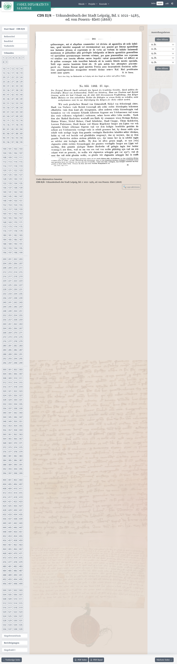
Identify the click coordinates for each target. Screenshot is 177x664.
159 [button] (20, 209)
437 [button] (10, 518)
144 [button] (4, 196)
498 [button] (15, 583)
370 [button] (15, 443)
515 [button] (20, 603)
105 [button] (10, 153)
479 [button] (20, 562)
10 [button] (4, 68)
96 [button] (8, 142)
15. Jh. (154, 62)
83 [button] (17, 129)
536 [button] (4, 629)
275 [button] (20, 337)
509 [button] (10, 599)
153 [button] (10, 205)
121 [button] (10, 170)
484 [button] (4, 570)
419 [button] (20, 497)
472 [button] (4, 557)
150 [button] (15, 200)
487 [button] (20, 570)
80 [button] (4, 129)
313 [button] (10, 382)
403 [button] (20, 480)
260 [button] (4, 324)
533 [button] (10, 625)
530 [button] (15, 620)
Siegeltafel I (9, 650)
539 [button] (20, 629)
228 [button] (4, 289)
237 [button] (10, 298)
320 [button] (4, 391)
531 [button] (20, 620)
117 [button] (10, 166)
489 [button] (10, 575)
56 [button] (8, 107)
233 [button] (10, 293)
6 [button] (19, 57)
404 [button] (4, 484)
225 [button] (10, 285)
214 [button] (15, 272)
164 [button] (4, 218)
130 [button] (15, 179)
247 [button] (20, 306)
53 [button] (17, 103)
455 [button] (20, 536)
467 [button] (20, 549)
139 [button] (20, 187)
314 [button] (15, 382)
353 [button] (10, 425)
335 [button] (20, 404)
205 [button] (10, 263)
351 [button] (20, 421)
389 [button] (10, 464)
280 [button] (4, 345)
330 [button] (15, 399)
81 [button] (8, 129)
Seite (82, 660)
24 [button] (21, 77)
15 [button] (4, 73)
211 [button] (20, 267)
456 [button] (4, 540)
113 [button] (10, 161)
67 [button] (13, 116)
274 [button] (15, 337)
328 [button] (4, 399)
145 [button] (10, 196)
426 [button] (15, 506)
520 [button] (4, 612)
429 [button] (10, 510)
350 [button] (15, 421)
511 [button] (20, 599)
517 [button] (10, 607)
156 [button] (4, 209)
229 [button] (10, 289)
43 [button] (17, 94)
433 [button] (10, 514)
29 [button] (21, 81)
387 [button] (20, 460)
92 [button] (13, 138)
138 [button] (15, 187)
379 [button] (20, 451)
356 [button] (4, 430)
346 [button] (15, 417)
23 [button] (17, 77)
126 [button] (15, 174)
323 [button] (20, 391)
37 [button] (13, 90)
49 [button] (21, 99)
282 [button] (15, 345)
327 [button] (20, 395)
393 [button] (10, 469)
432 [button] (4, 514)
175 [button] (20, 226)
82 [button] (13, 129)
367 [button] (20, 438)
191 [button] (20, 244)
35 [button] (4, 90)
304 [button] (4, 374)
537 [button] (10, 629)
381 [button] (10, 456)
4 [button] (13, 57)
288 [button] (4, 354)
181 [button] (10, 235)
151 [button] (20, 200)
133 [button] (10, 183)
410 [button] (15, 488)
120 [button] (4, 170)
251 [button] (20, 311)
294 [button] (15, 358)
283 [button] (20, 345)
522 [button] (15, 612)
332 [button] (4, 404)
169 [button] (10, 222)
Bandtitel (8, 41)
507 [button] (20, 594)
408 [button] (4, 488)
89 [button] (21, 133)
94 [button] (21, 138)
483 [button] (20, 566)
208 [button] (4, 267)
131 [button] (20, 179)
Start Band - (14, 29)
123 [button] (20, 170)
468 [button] (4, 553)
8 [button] (3, 62)
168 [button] (4, 222)
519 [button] (20, 607)
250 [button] (15, 311)
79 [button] (21, 125)
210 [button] (15, 267)
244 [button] (4, 306)
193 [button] (10, 248)
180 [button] (4, 235)
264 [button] (4, 328)
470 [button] (15, 553)
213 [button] (10, 272)
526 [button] (15, 616)
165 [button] (10, 218)
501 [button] (10, 590)
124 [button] (4, 174)
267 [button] (20, 328)
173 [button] (10, 226)
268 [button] (4, 332)
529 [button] (10, 620)
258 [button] (15, 319)
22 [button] (13, 77)
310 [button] (15, 378)
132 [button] (4, 183)
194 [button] (15, 248)
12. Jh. (154, 49)
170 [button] (15, 222)
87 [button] (13, 133)
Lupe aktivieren (131, 186)
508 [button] (4, 599)
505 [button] (10, 594)
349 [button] (10, 421)
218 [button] (15, 276)
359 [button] (20, 430)
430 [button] (15, 510)
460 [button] (4, 544)
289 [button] (10, 354)
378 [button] (15, 451)
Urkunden (9, 53)
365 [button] (10, 438)
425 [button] (10, 506)
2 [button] (6, 57)
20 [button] (4, 77)
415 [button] (20, 493)
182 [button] (15, 235)
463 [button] (20, 544)
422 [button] (15, 501)
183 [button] (20, 235)
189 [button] (10, 244)
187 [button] (20, 239)
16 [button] (8, 73)
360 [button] (4, 434)
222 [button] (15, 280)
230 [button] (15, 289)
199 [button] (20, 252)
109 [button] (10, 157)
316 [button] (4, 387)
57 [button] (13, 107)
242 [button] (15, 302)
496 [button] (4, 583)
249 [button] (10, 311)
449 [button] (10, 531)
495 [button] (20, 579)
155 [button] (20, 205)
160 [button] (4, 213)
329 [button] (10, 399)
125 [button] (10, 174)
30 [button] (4, 86)
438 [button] (15, 518)
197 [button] (10, 252)
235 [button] (20, 293)
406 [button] (15, 484)
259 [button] (20, 319)
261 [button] (10, 324)
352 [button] (4, 425)
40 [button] (4, 94)
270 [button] (15, 332)
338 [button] (15, 408)
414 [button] (15, 493)
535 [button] (20, 625)
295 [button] (20, 358)
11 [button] (8, 68)
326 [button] (15, 395)
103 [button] (20, 148)
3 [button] (9, 57)
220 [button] (4, 280)
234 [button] (15, 293)
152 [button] (4, 205)
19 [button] (21, 73)
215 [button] (20, 272)
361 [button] (10, 434)
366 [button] (15, 438)
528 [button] (4, 620)
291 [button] (20, 354)
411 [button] (20, 488)
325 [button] (10, 395)
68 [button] (17, 116)
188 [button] (4, 244)
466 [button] (15, 549)
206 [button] (15, 263)
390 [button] (15, 464)
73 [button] (17, 120)
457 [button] (10, 540)
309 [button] (10, 378)
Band (97, 660)
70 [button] (4, 120)
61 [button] (8, 112)
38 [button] (17, 90)
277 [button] (10, 341)
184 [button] (4, 239)
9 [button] (6, 62)
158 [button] (15, 209)
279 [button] (20, 341)
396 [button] (4, 473)
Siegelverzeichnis (12, 636)
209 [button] (10, 267)
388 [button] (4, 464)
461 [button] (10, 544)
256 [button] (4, 319)
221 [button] (10, 280)
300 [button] (4, 369)
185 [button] (10, 239)
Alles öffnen (162, 39)
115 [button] (20, 161)
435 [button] (20, 514)
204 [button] (4, 263)
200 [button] (4, 259)
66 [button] (8, 116)
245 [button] (10, 306)
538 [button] (15, 629)
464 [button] (4, 549)
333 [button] (10, 404)
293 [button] (10, 358)
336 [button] (4, 408)
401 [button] (10, 480)
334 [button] (15, 404)
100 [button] (4, 148)
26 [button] (8, 81)
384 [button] (4, 460)
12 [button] (13, 68)
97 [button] (13, 142)
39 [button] (21, 90)
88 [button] (17, 133)
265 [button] (10, 328)
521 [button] (10, 612)
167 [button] (20, 218)
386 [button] (15, 460)
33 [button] (17, 86)
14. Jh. (154, 58)
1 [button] (3, 57)
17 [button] (13, 73)
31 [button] (8, 86)
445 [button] (10, 527)
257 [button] (10, 319)
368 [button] (4, 443)
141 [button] (10, 192)
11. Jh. (153, 44)
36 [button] (8, 90)
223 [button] (20, 280)
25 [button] (4, 81)
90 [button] (4, 138)
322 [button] (15, 391)
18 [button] (17, 73)
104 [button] (4, 153)
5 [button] (16, 57)
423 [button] (20, 501)
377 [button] (10, 451)
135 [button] (20, 183)
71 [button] (8, 120)
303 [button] (20, 369)
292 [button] (4, 358)
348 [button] (4, 421)
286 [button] (15, 350)
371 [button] (20, 443)
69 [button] (21, 116)
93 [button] (17, 138)
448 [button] (4, 531)
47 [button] (13, 99)
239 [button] (20, 298)
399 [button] (20, 473)
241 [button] (10, 302)
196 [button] (4, 252)
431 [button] (20, 510)
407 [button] (20, 484)
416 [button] (4, 497)
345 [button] (10, 417)
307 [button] (20, 374)
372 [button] (4, 447)
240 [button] (4, 302)
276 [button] (4, 341)
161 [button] (10, 213)
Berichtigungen (11, 643)
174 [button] (15, 226)
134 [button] (15, 183)
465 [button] (10, 549)
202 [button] (15, 259)
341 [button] (10, 412)
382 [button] (15, 456)
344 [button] (4, 417)
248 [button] (4, 311)
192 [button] (4, 248)
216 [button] (4, 276)
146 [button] (15, 196)
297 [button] (10, 363)
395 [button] (20, 469)
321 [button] (10, 391)
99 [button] (21, 142)
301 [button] (10, 369)
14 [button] (21, 68)
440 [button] (4, 523)
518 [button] (15, 607)
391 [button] (20, 464)
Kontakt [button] (103, 4)
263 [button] (20, 324)
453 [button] (10, 536)
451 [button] (20, 531)
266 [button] (15, 328)
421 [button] (10, 501)
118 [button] (15, 166)
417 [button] (10, 497)
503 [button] (20, 590)
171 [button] (20, 222)
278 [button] (15, 341)
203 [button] (20, 259)
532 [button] (4, 625)
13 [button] (17, 68)
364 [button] (4, 438)
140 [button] (4, 192)
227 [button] (20, 285)
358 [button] (15, 430)
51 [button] (8, 103)
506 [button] (15, 594)
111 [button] (20, 157)
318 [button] (15, 387)
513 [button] (10, 603)
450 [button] (15, 531)
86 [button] (8, 133)
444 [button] (4, 527)
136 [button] (4, 187)
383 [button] (20, 456)
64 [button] (21, 112)
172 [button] (4, 226)
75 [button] (4, 125)
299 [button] (20, 363)
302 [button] (15, 369)
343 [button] (20, 412)
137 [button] (10, 187)
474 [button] (15, 557)
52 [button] (13, 103)
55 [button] (4, 107)
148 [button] (4, 200)
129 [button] (10, 179)
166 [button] (15, 218)
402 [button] (15, 480)
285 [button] (10, 350)
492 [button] (4, 579)
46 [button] (8, 99)
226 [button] (15, 285)
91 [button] (8, 138)
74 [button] (21, 120)
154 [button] (15, 205)
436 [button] (4, 518)
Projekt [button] (92, 4)
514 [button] (15, 603)
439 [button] (20, 518)
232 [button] (4, 293)
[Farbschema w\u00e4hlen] (172, 3)
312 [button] (4, 382)
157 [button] (10, 209)
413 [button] (10, 493)
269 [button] (10, 332)
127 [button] (20, 174)
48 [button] (17, 99)
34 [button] (21, 86)
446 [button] (15, 527)
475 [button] (20, 557)
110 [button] (15, 157)
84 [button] (21, 129)
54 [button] (21, 103)
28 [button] (17, 81)
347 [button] (20, 417)
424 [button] (4, 506)
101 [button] (10, 148)
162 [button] (15, 213)
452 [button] (4, 536)
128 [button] (4, 179)
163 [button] (20, 213)
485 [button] (10, 570)
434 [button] (15, 514)
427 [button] (20, 506)
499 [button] (20, 583)
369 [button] (10, 443)
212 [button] (4, 272)
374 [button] (15, 447)
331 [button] (20, 399)
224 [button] (4, 285)
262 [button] (15, 324)
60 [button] (4, 112)
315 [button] (20, 382)
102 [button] (15, 148)
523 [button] (20, 612)
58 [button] (17, 107)
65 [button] (4, 116)
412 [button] (4, 493)
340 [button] (4, 412)
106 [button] (15, 153)
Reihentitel (9, 36)
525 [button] (10, 616)
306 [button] (15, 374)
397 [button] (10, 473)
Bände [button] (82, 4)
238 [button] (15, 298)
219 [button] (20, 276)
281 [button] (10, 345)
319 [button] (20, 387)
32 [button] (13, 86)
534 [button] (15, 625)
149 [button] (10, 200)
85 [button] (4, 133)
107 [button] (20, 153)
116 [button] (4, 166)
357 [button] (10, 430)
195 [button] (20, 248)
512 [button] (4, 603)
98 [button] (17, 142)
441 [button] (10, 523)
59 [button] (21, 107)
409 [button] (10, 488)
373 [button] (10, 447)
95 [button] (4, 142)
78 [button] (17, 125)
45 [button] (4, 99)
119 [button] (20, 166)
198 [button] (15, 252)
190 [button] (15, 244)
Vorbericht (9, 46)
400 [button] (4, 480)
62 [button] (13, 112)
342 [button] (15, 412)
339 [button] (20, 408)
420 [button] (4, 501)
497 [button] (10, 583)
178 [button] (15, 231)
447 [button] (20, 527)
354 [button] (15, 425)
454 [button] (15, 536)
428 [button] (4, 510)
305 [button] (10, 374)
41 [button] (8, 94)
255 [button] (20, 315)
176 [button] (4, 231)
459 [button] (20, 540)
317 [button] (10, 387)
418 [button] (15, 497)
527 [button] (20, 616)
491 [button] (20, 575)
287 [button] (20, 350)
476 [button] (4, 562)
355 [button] (20, 425)
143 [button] (20, 192)
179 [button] (20, 231)
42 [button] (13, 94)
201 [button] (10, 259)
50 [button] (4, 103)
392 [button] (4, 469)
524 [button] (4, 616)
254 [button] (15, 315)
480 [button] (4, 566)
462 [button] (15, 544)
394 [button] (15, 469)
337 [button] (10, 408)
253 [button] (10, 315)
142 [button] (15, 192)
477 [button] (10, 562)
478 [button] (15, 562)
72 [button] (13, 120)
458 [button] (15, 540)
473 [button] (10, 557)
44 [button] (21, 94)
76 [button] (8, 125)
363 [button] (20, 434)
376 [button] (4, 451)
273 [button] (10, 337)
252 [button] (4, 315)
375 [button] (20, 447)
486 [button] (15, 570)
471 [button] (20, 553)
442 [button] (15, 523)
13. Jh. (154, 53)
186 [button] (15, 239)
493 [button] (10, 579)
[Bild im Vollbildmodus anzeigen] (142, 28)
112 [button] (4, 161)
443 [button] (20, 523)
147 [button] (20, 196)
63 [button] (17, 112)
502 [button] (15, 590)
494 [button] (15, 579)
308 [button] (4, 378)
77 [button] (13, 125)
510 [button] (15, 599)
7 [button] (22, 57)
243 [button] (20, 302)
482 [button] (15, 566)
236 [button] (4, 298)
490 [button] (15, 575)
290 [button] (15, 354)
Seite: (153, 3)
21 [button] (8, 77)
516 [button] (4, 607)
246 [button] (15, 306)
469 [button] (10, 553)
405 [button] (10, 484)
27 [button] (13, 81)
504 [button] (4, 594)
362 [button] (15, 434)
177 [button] (10, 231)
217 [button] (10, 276)
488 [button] (4, 575)
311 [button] (20, 378)
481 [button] (10, 566)
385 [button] (10, 460)
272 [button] (4, 337)
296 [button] (4, 363)
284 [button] (4, 350)
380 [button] (4, 456)
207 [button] (20, 263)
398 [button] (15, 473)
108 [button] (4, 157)
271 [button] (20, 332)
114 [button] (15, 161)
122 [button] (15, 170)
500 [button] (4, 590)
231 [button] (20, 289)
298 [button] (15, 363)
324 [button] (4, 395)
